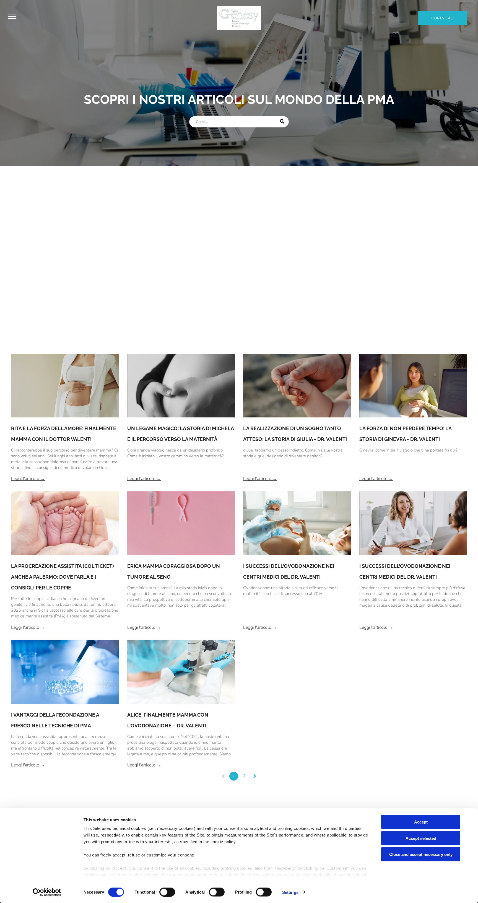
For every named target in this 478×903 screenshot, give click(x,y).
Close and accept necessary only (421, 854)
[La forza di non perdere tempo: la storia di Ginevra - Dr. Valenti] (413, 385)
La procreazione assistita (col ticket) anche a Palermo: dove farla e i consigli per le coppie (62, 577)
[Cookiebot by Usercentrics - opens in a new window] (47, 892)
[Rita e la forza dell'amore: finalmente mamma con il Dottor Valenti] (65, 385)
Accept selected (421, 838)
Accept (421, 822)
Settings (290, 892)
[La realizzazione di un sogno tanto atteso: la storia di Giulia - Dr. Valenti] (297, 385)
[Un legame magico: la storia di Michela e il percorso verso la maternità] (181, 385)
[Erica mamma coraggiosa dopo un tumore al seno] (181, 523)
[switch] (167, 891)
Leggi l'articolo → (28, 479)
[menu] (12, 16)
